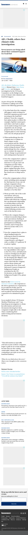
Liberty (3, 87)
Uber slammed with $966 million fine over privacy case (12, 422)
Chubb (21, 85)
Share (11, 80)
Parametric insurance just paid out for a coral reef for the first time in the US (13, 406)
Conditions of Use (5, 519)
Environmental (7, 36)
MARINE (3, 411)
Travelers (7, 89)
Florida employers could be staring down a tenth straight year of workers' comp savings (13, 431)
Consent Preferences (21, 518)
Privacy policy (4, 518)
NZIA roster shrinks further (10, 371)
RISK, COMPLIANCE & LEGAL (7, 420)
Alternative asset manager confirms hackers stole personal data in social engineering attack (12, 441)
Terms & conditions (15, 516)
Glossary (8, 516)
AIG (2, 85)
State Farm (20, 87)
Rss (2, 521)
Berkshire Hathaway (12, 85)
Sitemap (24, 519)
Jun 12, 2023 (4, 80)
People (3, 516)
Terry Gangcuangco (7, 78)
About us (13, 519)
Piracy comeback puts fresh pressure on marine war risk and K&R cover (13, 414)
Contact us (18, 519)
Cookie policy (12, 518)
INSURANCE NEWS (5, 403)
